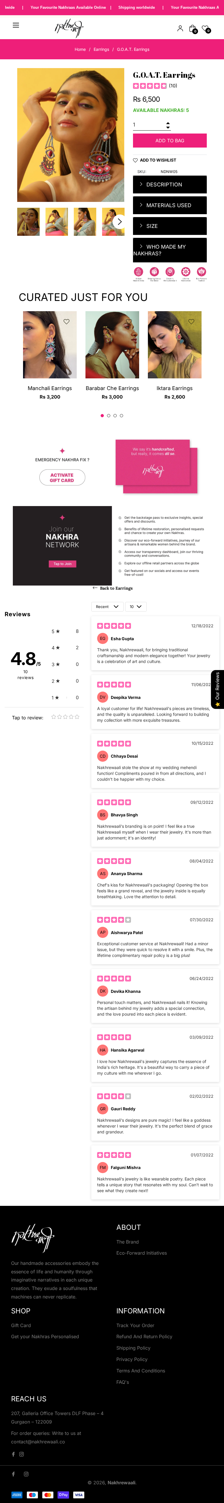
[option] (50, 360)
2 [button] (108, 415)
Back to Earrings (116, 588)
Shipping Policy (133, 1348)
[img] (150, 86)
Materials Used (168, 205)
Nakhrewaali (121, 1482)
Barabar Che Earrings (112, 388)
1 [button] (102, 415)
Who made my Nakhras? (159, 250)
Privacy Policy (132, 1359)
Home (80, 49)
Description (163, 184)
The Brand (127, 1242)
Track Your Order (135, 1325)
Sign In (180, 28)
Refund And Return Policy (144, 1336)
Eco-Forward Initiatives (141, 1253)
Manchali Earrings (50, 388)
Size (151, 226)
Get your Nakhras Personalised (45, 1336)
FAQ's (122, 1382)
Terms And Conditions (140, 1371)
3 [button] (115, 415)
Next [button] (120, 221)
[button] (65, 631)
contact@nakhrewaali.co (38, 1442)
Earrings (101, 49)
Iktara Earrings (175, 388)
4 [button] (121, 415)
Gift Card (21, 1325)
